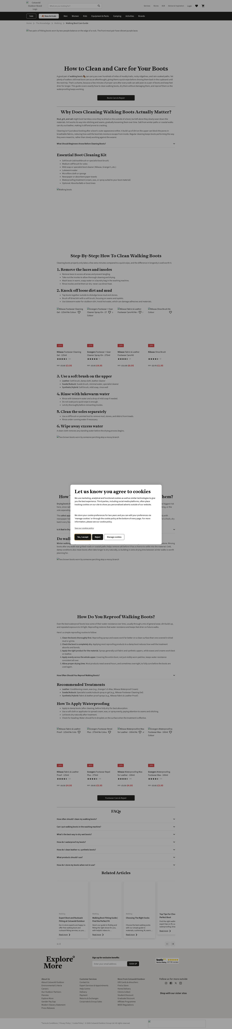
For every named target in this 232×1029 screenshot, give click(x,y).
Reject (97, 537)
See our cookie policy (84, 528)
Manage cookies (114, 537)
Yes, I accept (82, 537)
